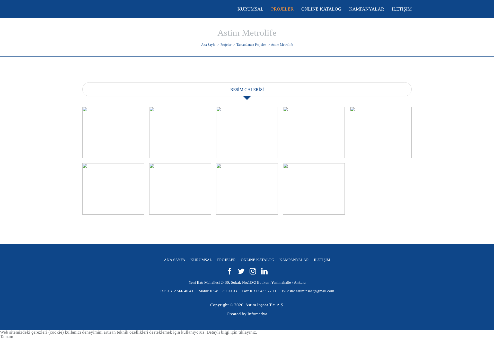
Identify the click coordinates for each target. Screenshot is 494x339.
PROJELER (226, 260)
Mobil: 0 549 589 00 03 (218, 291)
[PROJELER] (282, 9)
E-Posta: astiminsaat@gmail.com (308, 291)
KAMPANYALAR (294, 260)
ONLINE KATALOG (257, 260)
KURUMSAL (201, 260)
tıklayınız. (248, 332)
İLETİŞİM (322, 260)
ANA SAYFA (174, 260)
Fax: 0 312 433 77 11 (259, 291)
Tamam (6, 336)
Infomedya (257, 313)
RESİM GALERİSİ (247, 89)
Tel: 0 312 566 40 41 (176, 291)
